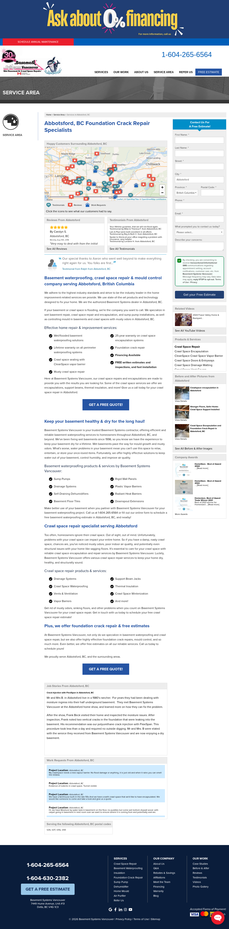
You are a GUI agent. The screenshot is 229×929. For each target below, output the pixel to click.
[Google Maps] (110, 909)
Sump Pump (121, 882)
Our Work (121, 72)
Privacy (193, 282)
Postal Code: (208, 187)
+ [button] (162, 187)
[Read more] (202, 468)
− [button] (162, 192)
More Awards (181, 514)
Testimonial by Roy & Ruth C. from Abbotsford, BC (133, 234)
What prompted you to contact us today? (197, 226)
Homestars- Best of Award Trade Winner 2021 (207, 499)
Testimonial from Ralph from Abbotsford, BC (86, 269)
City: (178, 174)
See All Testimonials (122, 249)
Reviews (197, 873)
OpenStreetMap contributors (154, 199)
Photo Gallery (200, 887)
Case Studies (200, 864)
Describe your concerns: (188, 240)
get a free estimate (48, 889)
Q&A (156, 868)
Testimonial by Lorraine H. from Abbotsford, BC (132, 241)
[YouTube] (130, 909)
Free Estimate (208, 72)
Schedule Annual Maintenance (38, 42)
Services (101, 72)
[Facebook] (115, 909)
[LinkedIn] (120, 909)
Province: (181, 187)
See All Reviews (57, 249)
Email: (179, 213)
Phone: (179, 200)
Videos (197, 882)
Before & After (201, 868)
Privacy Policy (123, 919)
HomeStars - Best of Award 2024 (208, 465)
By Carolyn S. (58, 232)
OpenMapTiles (132, 199)
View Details (181, 401)
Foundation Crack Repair (128, 878)
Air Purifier (120, 896)
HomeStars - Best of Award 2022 (208, 482)
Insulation (119, 873)
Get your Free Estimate (199, 294)
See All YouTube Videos (190, 331)
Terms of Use (141, 919)
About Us (141, 72)
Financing (158, 887)
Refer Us (186, 72)
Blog (156, 896)
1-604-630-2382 (48, 878)
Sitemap (155, 919)
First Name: (182, 134)
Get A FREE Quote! (106, 404)
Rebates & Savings (164, 873)
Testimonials (200, 878)
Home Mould (121, 891)
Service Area (164, 72)
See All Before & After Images (193, 448)
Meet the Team (161, 882)
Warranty (158, 891)
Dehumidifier (121, 887)
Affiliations (159, 878)
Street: (179, 161)
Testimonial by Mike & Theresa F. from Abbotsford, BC (135, 228)
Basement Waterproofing (128, 868)
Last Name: (182, 148)
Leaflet (120, 199)
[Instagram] (125, 909)
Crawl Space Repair (125, 864)
